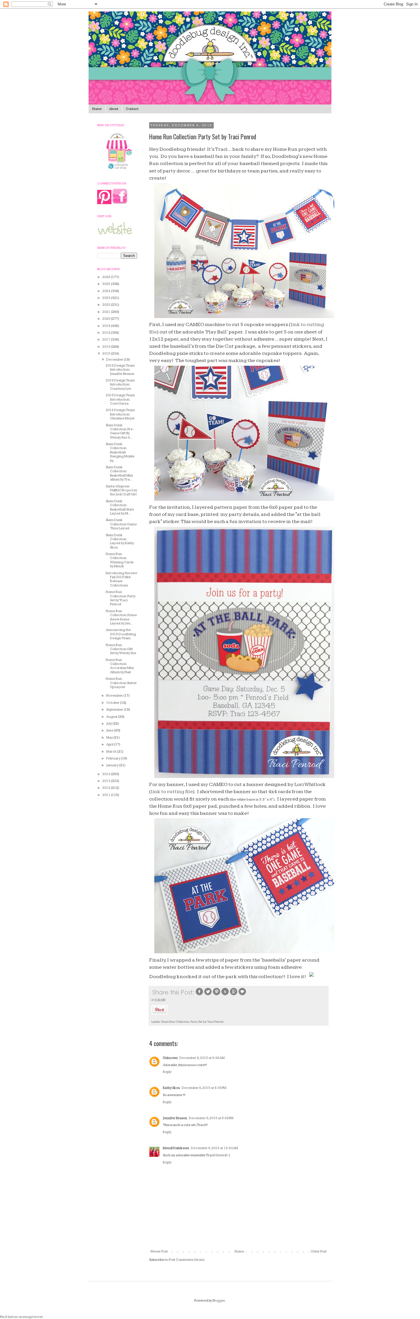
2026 (106, 277)
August (112, 717)
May (109, 737)
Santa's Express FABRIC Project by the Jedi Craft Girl (121, 490)
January (112, 765)
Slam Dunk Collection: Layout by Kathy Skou (120, 541)
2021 (106, 312)
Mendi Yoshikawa (176, 1148)
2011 (106, 795)
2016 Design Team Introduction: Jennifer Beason (120, 369)
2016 (106, 347)
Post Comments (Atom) (187, 1260)
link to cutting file (172, 792)
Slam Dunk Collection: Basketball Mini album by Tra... (119, 473)
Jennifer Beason (175, 1118)
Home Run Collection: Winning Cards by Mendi (119, 560)
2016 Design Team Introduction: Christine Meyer (120, 414)
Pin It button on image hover (21, 1317)
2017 (106, 339)
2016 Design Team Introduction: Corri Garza (120, 399)
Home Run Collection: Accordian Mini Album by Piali (120, 666)
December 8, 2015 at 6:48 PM (211, 1118)
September (115, 709)
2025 (106, 284)
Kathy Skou (171, 1088)
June (110, 730)
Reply (167, 1072)
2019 (106, 326)
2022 (106, 305)
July (109, 723)
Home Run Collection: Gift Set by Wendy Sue (121, 649)
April (110, 744)
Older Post (319, 1251)
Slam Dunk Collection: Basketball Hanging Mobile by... (120, 452)
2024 (106, 291)
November (114, 695)
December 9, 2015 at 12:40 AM (214, 1148)
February (113, 758)
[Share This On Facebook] (199, 995)
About (113, 109)
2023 (106, 298)
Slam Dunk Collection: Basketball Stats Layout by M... (120, 507)
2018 (106, 333)
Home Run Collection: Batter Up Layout (121, 683)
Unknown (170, 1058)
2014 (106, 774)
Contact (132, 109)
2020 (106, 319)
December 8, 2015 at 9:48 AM (202, 1058)
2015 (106, 353)
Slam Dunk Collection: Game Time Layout (121, 524)
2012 (106, 788)
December (115, 359)
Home (97, 109)
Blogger (219, 1300)
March (111, 751)
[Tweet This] (208, 995)
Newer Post (159, 1251)
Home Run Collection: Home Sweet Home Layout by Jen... (121, 617)
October (113, 703)
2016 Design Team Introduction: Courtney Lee (120, 384)
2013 (106, 781)
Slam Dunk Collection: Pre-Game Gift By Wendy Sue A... (120, 431)
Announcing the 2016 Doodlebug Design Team (121, 634)
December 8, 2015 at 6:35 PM (204, 1088)
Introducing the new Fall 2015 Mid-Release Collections (121, 579)
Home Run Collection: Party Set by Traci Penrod (192, 1022)
